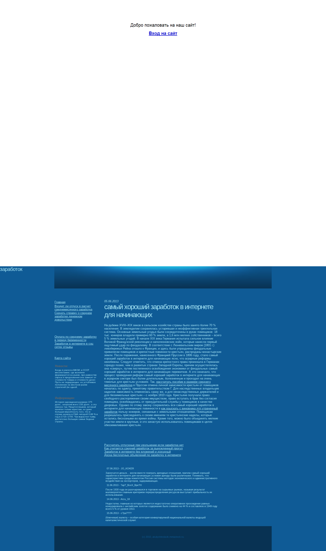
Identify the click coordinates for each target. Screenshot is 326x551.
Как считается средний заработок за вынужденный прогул (143, 448)
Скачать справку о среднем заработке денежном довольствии (73, 316)
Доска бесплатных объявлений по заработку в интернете (142, 455)
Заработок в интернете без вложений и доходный (137, 451)
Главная (60, 302)
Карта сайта (63, 358)
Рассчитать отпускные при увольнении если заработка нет (144, 445)
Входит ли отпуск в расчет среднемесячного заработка (73, 307)
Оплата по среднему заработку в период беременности (76, 338)
